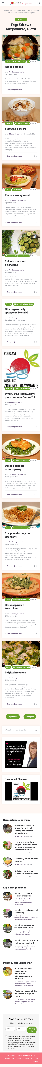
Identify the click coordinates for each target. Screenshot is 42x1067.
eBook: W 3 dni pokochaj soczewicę (26, 911)
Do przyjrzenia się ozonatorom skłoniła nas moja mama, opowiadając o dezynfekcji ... (25, 983)
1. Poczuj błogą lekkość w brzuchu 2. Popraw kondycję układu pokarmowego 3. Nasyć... (27, 932)
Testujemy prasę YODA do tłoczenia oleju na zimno (26, 993)
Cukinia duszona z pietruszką (16, 263)
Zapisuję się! (32, 1030)
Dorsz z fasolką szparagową (14, 467)
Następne (30, 717)
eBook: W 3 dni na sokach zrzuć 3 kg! (23, 894)
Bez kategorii (11, 256)
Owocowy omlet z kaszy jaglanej (26, 859)
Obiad (8, 190)
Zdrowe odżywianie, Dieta (15, 61)
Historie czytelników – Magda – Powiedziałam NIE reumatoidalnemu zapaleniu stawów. (26, 846)
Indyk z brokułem (15, 672)
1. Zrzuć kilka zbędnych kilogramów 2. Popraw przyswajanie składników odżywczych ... (23, 901)
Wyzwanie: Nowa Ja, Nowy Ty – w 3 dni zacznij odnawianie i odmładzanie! (24, 829)
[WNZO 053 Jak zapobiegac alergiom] (21, 791)
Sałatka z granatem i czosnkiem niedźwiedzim (26, 872)
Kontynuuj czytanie (14, 89)
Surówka (9, 123)
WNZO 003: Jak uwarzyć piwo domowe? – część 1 (20, 395)
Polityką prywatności (30, 1058)
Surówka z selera (15, 128)
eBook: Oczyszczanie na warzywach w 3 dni (26, 926)
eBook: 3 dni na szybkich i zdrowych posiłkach (26, 941)
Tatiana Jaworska (16, 72)
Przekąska (17, 190)
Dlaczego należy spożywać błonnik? (16, 311)
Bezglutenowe (23, 256)
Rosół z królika (14, 66)
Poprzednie (13, 717)
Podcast (9, 388)
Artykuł (8, 304)
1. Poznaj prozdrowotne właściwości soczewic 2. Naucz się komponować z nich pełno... (26, 917)
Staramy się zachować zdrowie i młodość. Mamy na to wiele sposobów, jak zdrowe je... (26, 1001)
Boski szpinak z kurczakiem (14, 606)
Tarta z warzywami (17, 195)
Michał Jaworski (15, 134)
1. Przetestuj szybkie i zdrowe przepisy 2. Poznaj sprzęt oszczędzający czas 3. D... (25, 947)
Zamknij (35, 1061)
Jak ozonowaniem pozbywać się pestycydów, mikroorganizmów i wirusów (24, 973)
